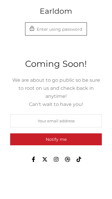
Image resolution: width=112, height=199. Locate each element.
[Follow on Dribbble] (67, 159)
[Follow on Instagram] (56, 159)
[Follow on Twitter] (44, 159)
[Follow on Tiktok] (79, 159)
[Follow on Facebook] (33, 159)
